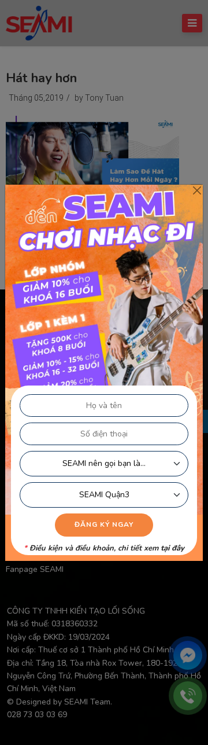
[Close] (197, 191)
